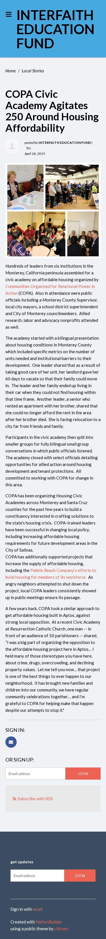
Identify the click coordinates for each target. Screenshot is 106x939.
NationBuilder (49, 921)
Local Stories (33, 70)
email (38, 909)
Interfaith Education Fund (55, 29)
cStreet (61, 928)
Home (10, 70)
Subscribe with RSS (35, 798)
